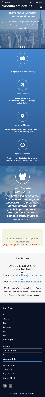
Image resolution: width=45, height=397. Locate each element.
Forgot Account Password (11, 374)
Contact (5, 331)
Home (5, 315)
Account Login (8, 370)
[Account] (2, 1)
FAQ (4, 354)
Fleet (4, 323)
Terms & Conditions (9, 350)
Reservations (7, 327)
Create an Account (9, 365)
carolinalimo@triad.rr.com (27, 275)
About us (6, 319)
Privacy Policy (7, 346)
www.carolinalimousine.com (26, 281)
